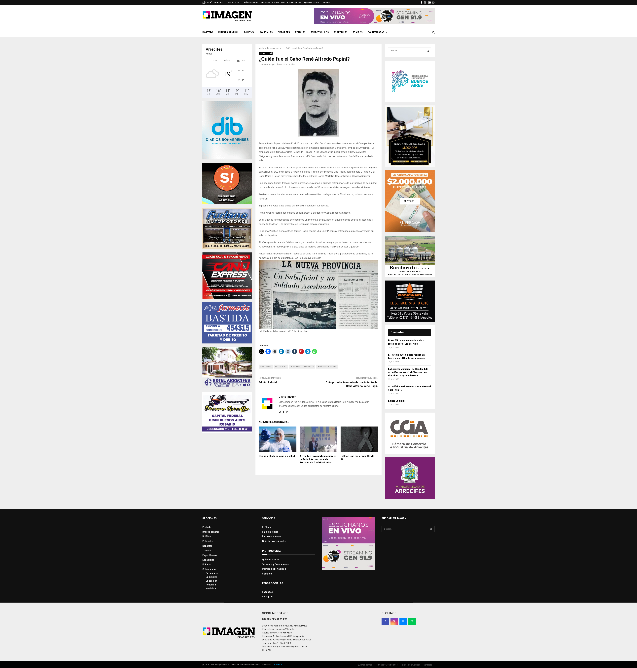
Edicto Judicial (268, 382)
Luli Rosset (277, 665)
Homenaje (295, 366)
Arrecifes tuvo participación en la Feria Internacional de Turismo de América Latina (318, 459)
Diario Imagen (268, 64)
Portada (207, 32)
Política (249, 32)
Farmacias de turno (270, 2)
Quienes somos (311, 2)
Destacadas (280, 366)
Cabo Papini (265, 366)
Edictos (358, 32)
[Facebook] (385, 621)
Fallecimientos (251, 2)
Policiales (266, 32)
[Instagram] (394, 621)
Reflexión (211, 584)
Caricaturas (212, 573)
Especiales (341, 32)
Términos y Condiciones (275, 564)
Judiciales (211, 577)
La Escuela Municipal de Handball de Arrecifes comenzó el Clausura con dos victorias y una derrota (408, 372)
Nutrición (211, 588)
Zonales (300, 32)
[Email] (403, 621)
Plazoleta (309, 366)
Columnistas (376, 32)
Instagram (267, 596)
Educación (211, 580)
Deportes (284, 32)
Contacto (326, 2)
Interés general (228, 32)
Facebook (267, 592)
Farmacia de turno (272, 536)
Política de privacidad (274, 569)
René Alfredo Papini (327, 366)
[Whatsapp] (412, 621)
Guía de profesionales (291, 2)
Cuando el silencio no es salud (277, 456)
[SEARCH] (427, 50)
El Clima (266, 527)
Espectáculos (320, 32)
